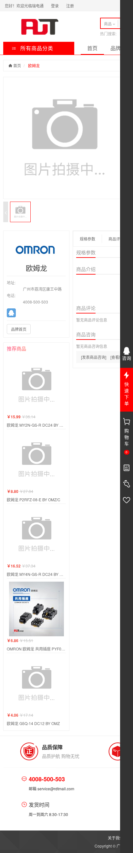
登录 (55, 5)
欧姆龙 (34, 65)
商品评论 (116, 238)
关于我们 (115, 837)
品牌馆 (118, 48)
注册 (70, 5)
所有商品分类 (36, 48)
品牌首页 (18, 329)
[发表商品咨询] (93, 357)
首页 (92, 48)
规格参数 (87, 238)
